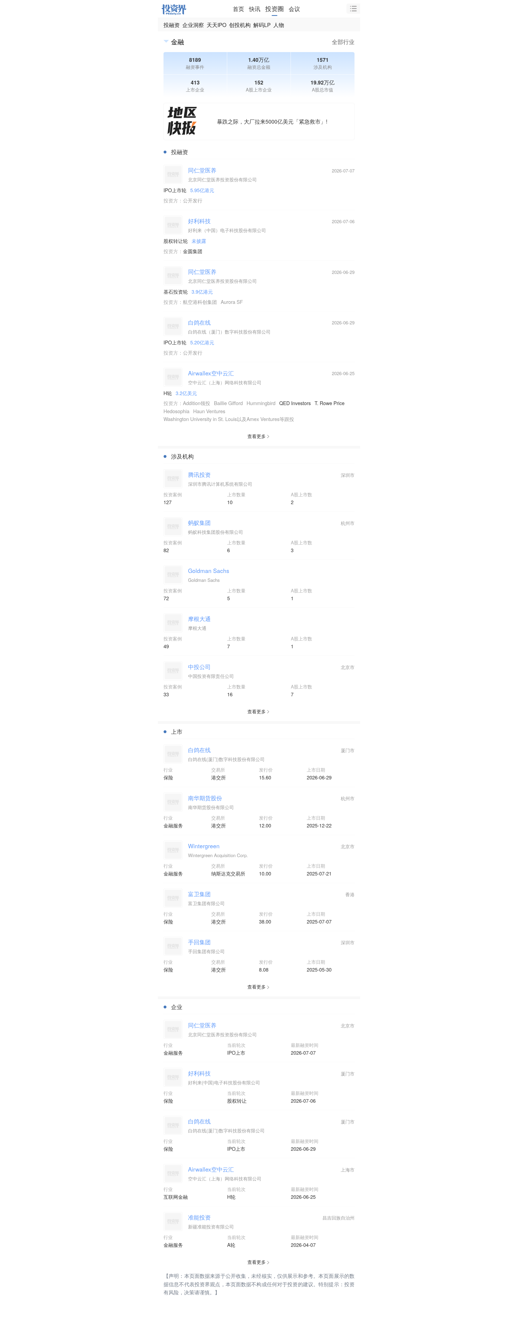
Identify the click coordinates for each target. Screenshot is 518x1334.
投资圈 (274, 8)
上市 (176, 731)
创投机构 (240, 25)
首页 (238, 9)
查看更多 (256, 436)
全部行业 (343, 42)
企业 (176, 1007)
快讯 (254, 9)
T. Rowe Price (330, 402)
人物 (278, 25)
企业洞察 (193, 25)
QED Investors (295, 402)
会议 (294, 9)
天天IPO (216, 25)
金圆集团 (192, 250)
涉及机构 (182, 456)
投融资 (171, 25)
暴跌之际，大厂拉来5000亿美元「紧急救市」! (272, 121)
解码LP (262, 25)
